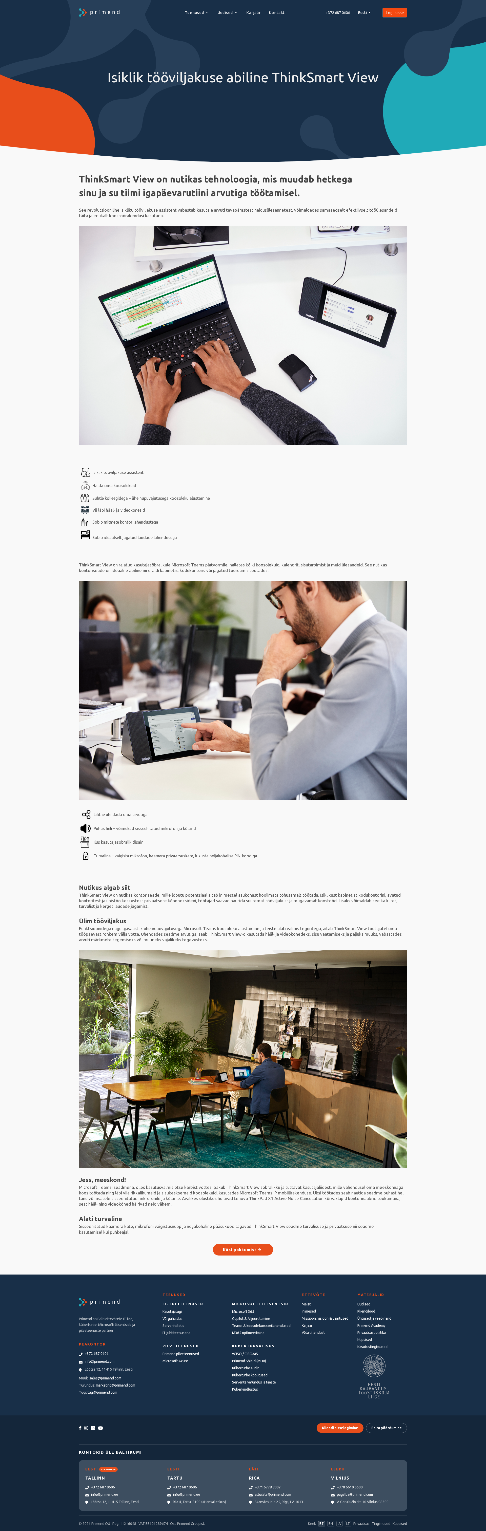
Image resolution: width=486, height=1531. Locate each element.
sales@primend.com (105, 1378)
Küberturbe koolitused (250, 1375)
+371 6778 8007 (268, 1487)
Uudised (363, 1304)
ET (321, 1524)
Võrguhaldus (173, 1319)
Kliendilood (366, 1311)
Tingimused (381, 1524)
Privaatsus (361, 1524)
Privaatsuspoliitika (371, 1333)
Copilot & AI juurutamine (251, 1319)
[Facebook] (80, 1428)
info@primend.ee (104, 1494)
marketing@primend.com (115, 1385)
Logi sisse (395, 12)
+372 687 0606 (338, 12)
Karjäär (307, 1325)
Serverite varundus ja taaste (254, 1382)
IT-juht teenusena (176, 1333)
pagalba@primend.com (355, 1494)
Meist (306, 1304)
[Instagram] (86, 1428)
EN (331, 1524)
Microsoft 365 (243, 1311)
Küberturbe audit (245, 1368)
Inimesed (309, 1311)
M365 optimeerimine (248, 1333)
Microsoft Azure (175, 1361)
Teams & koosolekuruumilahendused (261, 1326)
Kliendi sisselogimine (340, 1428)
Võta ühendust (313, 1333)
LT (348, 1524)
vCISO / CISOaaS (245, 1354)
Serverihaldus (173, 1326)
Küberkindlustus (245, 1389)
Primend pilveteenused (181, 1354)
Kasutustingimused (372, 1347)
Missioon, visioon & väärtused (325, 1318)
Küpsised (364, 1340)
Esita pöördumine (386, 1428)
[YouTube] (100, 1428)
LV (339, 1524)
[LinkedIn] (93, 1428)
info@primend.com (99, 1361)
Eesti (363, 12)
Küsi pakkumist (240, 1249)
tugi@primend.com (102, 1392)
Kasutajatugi (172, 1311)
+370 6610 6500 (350, 1487)
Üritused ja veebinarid (374, 1318)
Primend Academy (371, 1325)
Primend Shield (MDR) (249, 1361)
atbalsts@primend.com (273, 1494)
